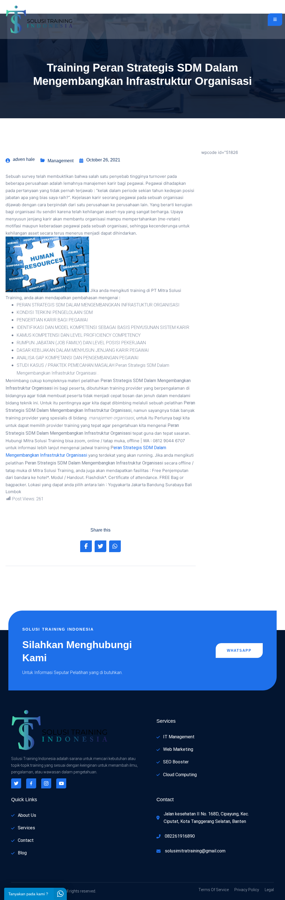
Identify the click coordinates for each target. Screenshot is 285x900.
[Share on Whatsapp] (115, 546)
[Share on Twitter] (100, 546)
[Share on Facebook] (86, 546)
